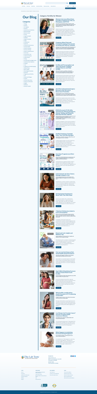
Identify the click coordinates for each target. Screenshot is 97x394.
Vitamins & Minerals (28, 81)
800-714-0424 (55, 363)
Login (73, 6)
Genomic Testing (27, 49)
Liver (25, 64)
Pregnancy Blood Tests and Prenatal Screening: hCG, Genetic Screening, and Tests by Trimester (65, 44)
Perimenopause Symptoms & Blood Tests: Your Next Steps (64, 194)
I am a (22, 370)
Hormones (26, 52)
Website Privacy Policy (67, 373)
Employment (26, 42)
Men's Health (26, 69)
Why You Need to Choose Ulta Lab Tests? (41, 376)
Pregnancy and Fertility (28, 74)
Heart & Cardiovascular (29, 51)
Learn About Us (52, 372)
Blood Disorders (27, 31)
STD (25, 75)
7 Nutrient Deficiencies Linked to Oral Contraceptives (65, 211)
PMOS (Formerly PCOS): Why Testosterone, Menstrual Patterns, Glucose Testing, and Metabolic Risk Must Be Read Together (65, 112)
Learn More (38, 370)
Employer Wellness (24, 376)
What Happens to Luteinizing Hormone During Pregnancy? (64, 332)
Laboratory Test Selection (29, 61)
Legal (65, 370)
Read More (58, 37)
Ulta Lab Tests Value (28, 80)
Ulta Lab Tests (23, 11)
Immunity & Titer (27, 54)
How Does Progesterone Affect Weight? (65, 154)
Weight (25, 83)
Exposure (26, 43)
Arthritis (25, 28)
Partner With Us (53, 6)
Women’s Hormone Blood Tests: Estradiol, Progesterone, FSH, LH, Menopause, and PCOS (65, 20)
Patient (22, 379)
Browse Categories (69, 8)
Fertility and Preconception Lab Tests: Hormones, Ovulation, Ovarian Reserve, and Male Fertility (65, 67)
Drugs (25, 40)
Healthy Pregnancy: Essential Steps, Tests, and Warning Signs (65, 134)
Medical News (27, 68)
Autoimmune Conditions (29, 30)
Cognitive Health (27, 36)
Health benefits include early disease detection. (40, 372)
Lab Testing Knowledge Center (30, 60)
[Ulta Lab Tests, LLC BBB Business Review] (43, 387)
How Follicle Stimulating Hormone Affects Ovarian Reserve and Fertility (65, 272)
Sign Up (68, 6)
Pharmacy (23, 373)
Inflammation (27, 57)
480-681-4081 (51, 362)
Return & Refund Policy (68, 376)
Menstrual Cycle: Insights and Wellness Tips (64, 233)
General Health (27, 46)
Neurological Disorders (28, 71)
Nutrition (26, 72)
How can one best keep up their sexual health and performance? (65, 252)
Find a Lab (28, 6)
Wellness (26, 84)
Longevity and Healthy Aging (30, 66)
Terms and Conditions (67, 372)
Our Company (52, 370)
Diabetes (26, 37)
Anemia (25, 25)
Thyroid (25, 78)
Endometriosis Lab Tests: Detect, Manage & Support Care (65, 174)
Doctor (22, 372)
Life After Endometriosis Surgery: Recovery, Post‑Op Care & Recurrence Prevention (65, 90)
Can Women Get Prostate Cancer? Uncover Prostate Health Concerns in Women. (66, 314)
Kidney (25, 58)
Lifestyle (25, 63)
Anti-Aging (26, 27)
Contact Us (72, 3)
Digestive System (27, 39)
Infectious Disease (28, 55)
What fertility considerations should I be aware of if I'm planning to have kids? (66, 294)
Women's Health (29, 11)
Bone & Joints (27, 33)
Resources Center (46, 6)
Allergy (25, 23)
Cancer (25, 34)
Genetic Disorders (27, 48)
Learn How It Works (39, 374)
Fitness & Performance (29, 45)
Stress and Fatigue (28, 77)
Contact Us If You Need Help (54, 373)
